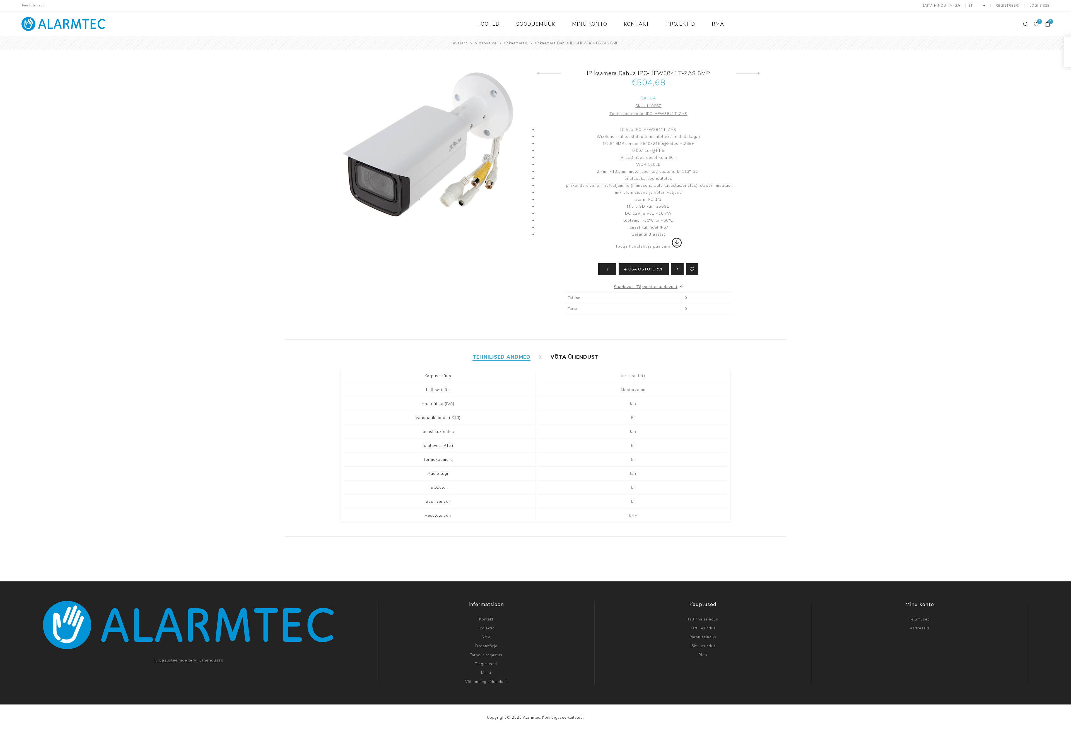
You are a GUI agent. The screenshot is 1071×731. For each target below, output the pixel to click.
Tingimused (486, 664)
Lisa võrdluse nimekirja (677, 269)
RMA (486, 637)
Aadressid (919, 628)
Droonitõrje (486, 646)
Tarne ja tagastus (486, 655)
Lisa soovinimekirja (692, 269)
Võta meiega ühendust (486, 681)
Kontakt (486, 619)
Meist (486, 672)
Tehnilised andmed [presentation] (501, 357)
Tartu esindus (703, 628)
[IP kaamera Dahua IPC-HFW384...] (549, 73)
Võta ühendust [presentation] (575, 357)
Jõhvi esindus (703, 646)
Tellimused (919, 619)
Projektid (486, 628)
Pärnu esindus (702, 637)
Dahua (648, 98)
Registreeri (1007, 5)
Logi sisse (1039, 5)
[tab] (501, 357)
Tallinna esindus (703, 619)
